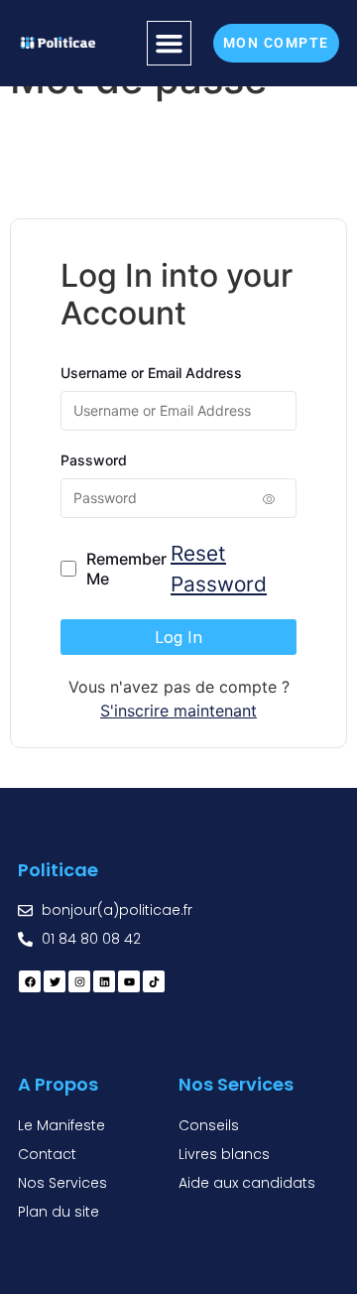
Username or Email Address (151, 372)
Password (93, 460)
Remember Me (126, 568)
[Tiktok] (154, 981)
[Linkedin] (104, 981)
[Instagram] (79, 981)
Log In (178, 637)
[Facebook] (30, 981)
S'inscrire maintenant (178, 710)
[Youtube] (129, 981)
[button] (169, 43)
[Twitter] (54, 981)
